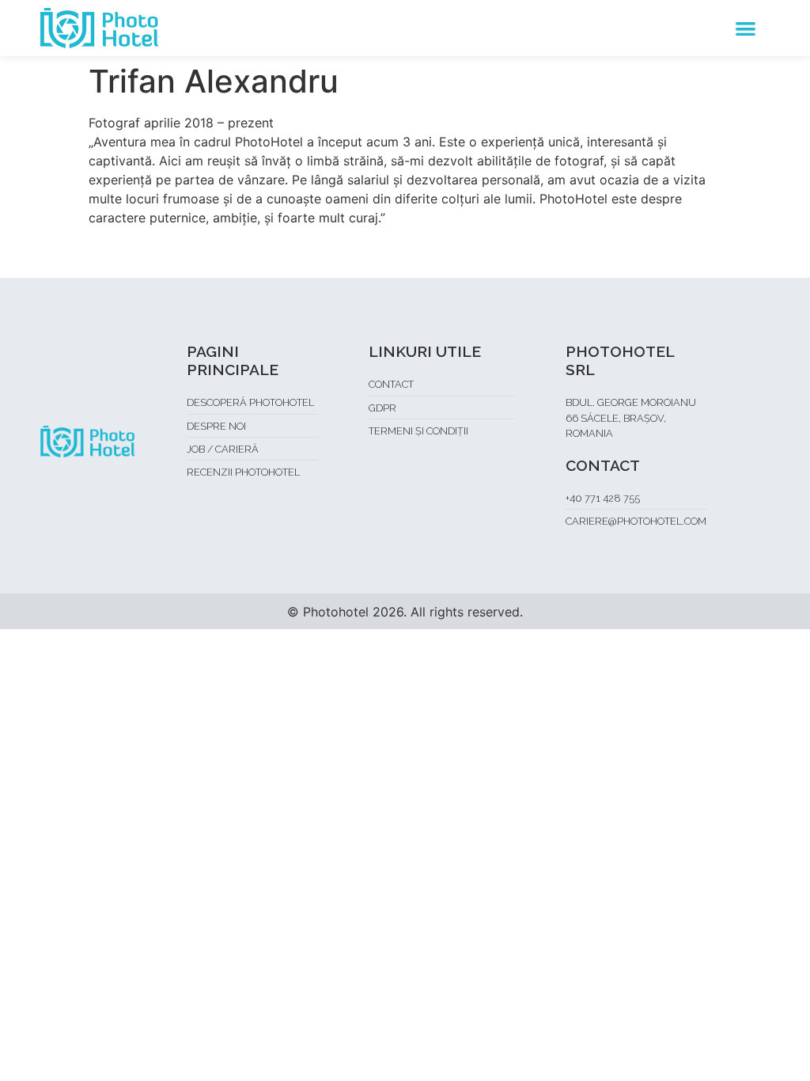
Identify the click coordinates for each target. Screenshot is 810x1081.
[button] (745, 28)
